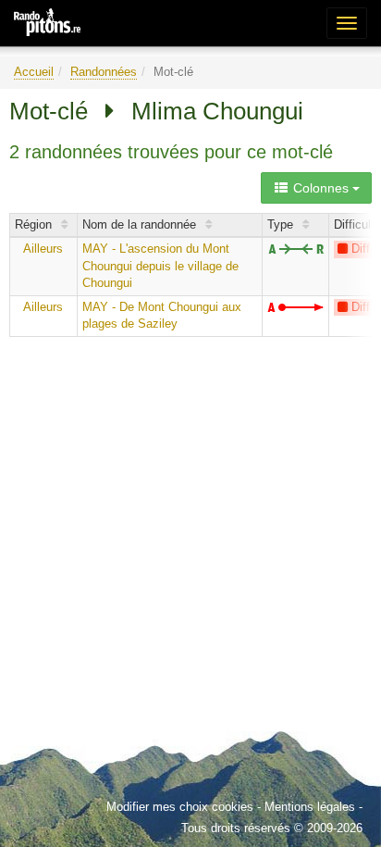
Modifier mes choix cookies (179, 807)
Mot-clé (48, 111)
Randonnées (103, 72)
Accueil (34, 72)
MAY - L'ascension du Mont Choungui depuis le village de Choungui (160, 266)
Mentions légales (309, 807)
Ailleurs (43, 248)
